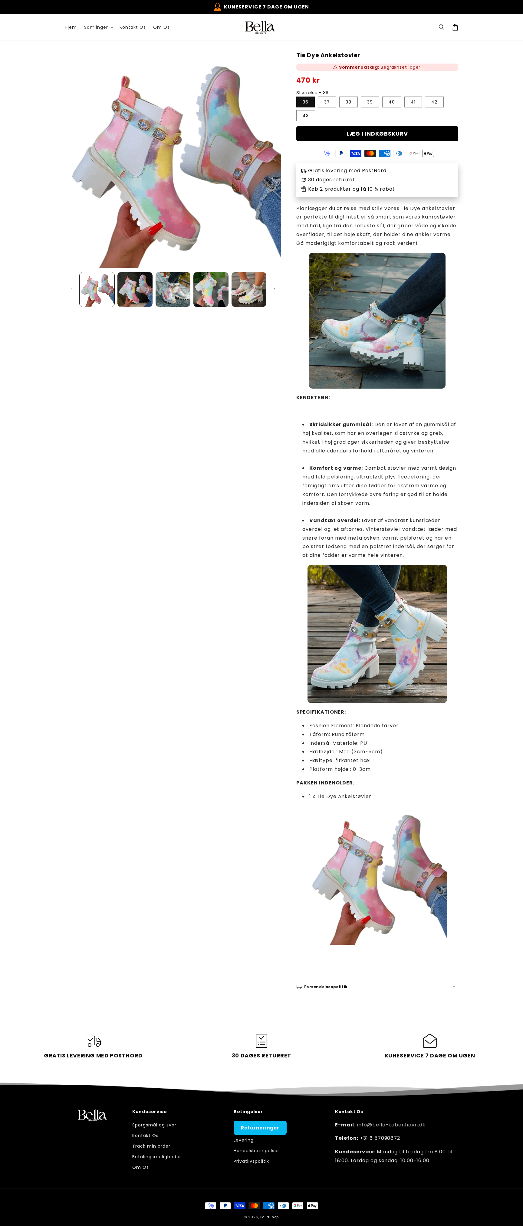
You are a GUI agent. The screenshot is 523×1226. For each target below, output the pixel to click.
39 (370, 102)
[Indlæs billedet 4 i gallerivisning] (210, 289)
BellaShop (269, 1216)
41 (413, 102)
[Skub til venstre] (71, 289)
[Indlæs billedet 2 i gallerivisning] (134, 289)
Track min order (151, 1146)
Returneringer (260, 1128)
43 (306, 116)
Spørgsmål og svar (154, 1125)
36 (305, 102)
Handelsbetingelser (256, 1151)
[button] (442, 27)
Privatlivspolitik (251, 1161)
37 (327, 102)
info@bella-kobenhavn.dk (391, 1124)
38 (348, 102)
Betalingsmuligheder (156, 1157)
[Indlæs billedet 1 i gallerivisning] (97, 289)
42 (434, 102)
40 (392, 102)
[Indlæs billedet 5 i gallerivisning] (249, 289)
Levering (244, 1140)
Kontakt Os (145, 1135)
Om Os (140, 1167)
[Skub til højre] (274, 289)
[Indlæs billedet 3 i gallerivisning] (173, 289)
